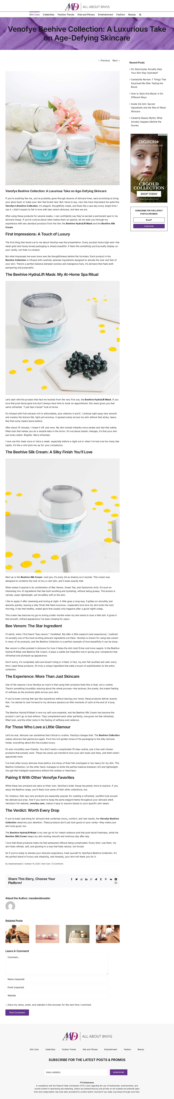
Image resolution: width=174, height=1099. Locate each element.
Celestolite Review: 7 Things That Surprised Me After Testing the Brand (148, 83)
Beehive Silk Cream (31, 577)
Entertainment (110, 1049)
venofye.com (37, 803)
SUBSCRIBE (149, 226)
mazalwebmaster (15, 864)
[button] (140, 14)
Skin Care (46, 864)
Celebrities (50, 1049)
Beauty (141, 1049)
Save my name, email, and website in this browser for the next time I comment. (50, 1004)
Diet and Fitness (90, 1049)
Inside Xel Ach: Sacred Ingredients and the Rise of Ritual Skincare (148, 108)
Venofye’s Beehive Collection (21, 205)
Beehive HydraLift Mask (79, 223)
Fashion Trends (69, 1049)
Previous (105, 60)
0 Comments (57, 864)
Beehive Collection (15, 260)
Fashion (127, 1049)
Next (115, 60)
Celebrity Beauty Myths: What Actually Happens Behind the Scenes (146, 122)
